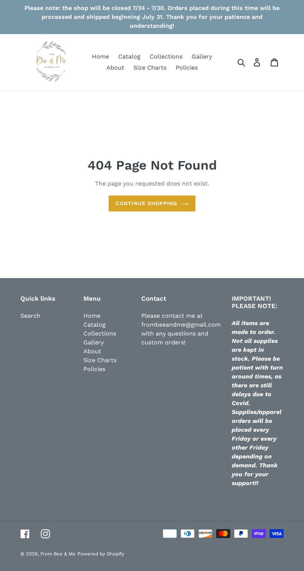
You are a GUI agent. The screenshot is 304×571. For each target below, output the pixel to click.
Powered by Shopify (100, 554)
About (92, 351)
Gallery (93, 342)
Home (91, 315)
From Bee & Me (58, 554)
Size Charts (99, 360)
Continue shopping (146, 203)
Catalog (94, 324)
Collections (99, 333)
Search (30, 315)
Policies (94, 369)
